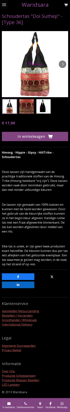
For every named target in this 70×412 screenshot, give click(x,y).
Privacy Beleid (11, 350)
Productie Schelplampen (19, 376)
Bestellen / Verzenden (17, 316)
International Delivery (17, 324)
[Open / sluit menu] (4, 4)
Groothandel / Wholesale (19, 320)
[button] (9, 106)
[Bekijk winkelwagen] (66, 4)
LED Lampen (11, 385)
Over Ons (8, 371)
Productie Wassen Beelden (20, 380)
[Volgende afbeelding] (62, 64)
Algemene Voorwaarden (19, 346)
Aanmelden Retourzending (20, 311)
